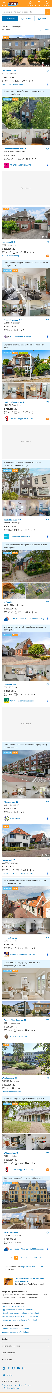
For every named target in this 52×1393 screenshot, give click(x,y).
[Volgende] (40, 1258)
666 (35, 1258)
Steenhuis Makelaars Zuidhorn (22, 954)
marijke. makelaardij (10, 256)
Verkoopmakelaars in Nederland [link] (15, 1332)
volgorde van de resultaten (31, 1266)
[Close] (46, 1268)
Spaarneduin (15, 818)
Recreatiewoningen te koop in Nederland (19, 1320)
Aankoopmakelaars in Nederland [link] (15, 1328)
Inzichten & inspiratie (11, 1346)
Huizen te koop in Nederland (14, 1306)
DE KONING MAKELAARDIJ (21, 165)
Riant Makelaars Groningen (21, 336)
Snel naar (6, 1339)
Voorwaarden (16, 1385)
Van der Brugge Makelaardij (21, 419)
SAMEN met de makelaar (12, 84)
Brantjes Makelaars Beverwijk (22, 536)
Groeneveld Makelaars (11, 1092)
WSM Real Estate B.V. (19, 1036)
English (10, 1375)
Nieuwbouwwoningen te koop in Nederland (20, 1313)
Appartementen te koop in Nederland (17, 1310)
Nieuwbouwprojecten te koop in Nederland (20, 1316)
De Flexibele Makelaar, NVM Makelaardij (27, 618)
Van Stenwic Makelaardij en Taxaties (17, 873)
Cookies (28, 1385)
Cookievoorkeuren (11, 1388)
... (31, 1258)
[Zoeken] (47, 12)
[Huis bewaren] (47, 70)
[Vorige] (11, 1258)
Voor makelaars (9, 1353)
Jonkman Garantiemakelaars (22, 701)
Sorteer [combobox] (47, 30)
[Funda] (16, 3)
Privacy (5, 1385)
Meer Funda (7, 1360)
